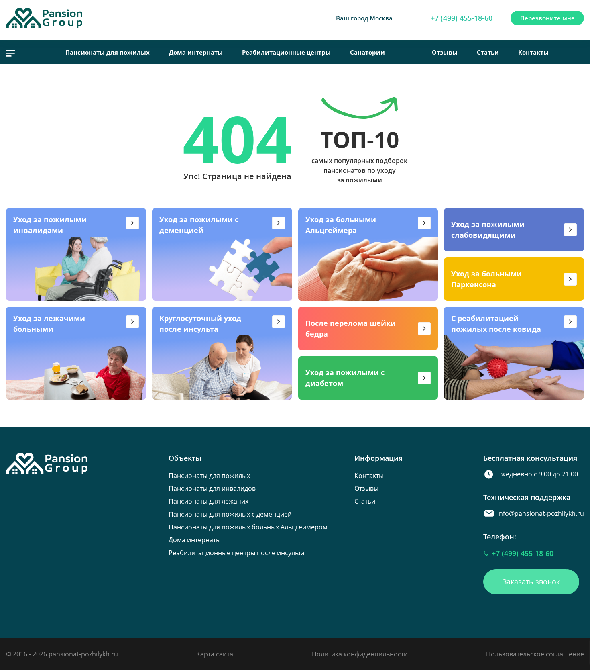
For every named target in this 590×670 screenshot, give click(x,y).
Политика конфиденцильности (360, 654)
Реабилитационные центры (286, 52)
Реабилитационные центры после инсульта (237, 552)
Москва (381, 18)
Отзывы (445, 52)
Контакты (533, 52)
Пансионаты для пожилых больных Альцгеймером (248, 527)
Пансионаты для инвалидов (212, 488)
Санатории (367, 52)
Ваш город (364, 18)
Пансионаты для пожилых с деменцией (230, 514)
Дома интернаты (196, 52)
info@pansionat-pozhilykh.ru (540, 513)
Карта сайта (214, 654)
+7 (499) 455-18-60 (461, 18)
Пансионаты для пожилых (107, 52)
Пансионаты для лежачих (208, 501)
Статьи (488, 52)
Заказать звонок (531, 581)
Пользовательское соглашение (535, 654)
